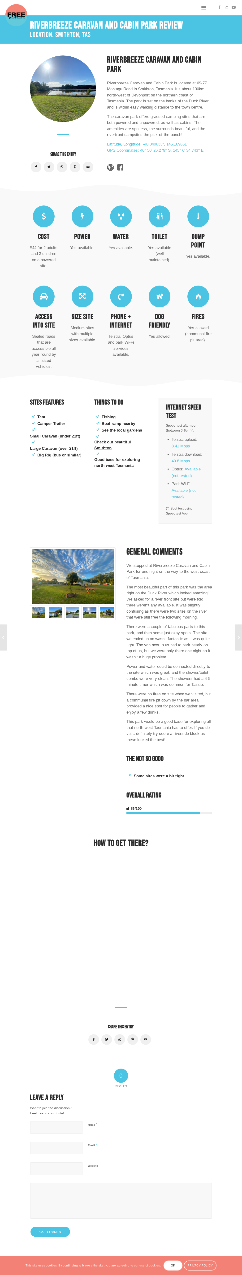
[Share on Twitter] (49, 167)
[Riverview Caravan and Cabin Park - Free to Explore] (73, 576)
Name (92, 1124)
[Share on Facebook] (36, 167)
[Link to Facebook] (219, 7)
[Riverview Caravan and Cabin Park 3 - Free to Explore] (106, 613)
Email (92, 1145)
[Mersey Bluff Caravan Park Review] (238, 637)
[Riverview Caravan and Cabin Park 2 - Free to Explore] (89, 613)
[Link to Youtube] (233, 7)
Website (93, 1165)
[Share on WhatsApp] (62, 167)
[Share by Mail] (88, 167)
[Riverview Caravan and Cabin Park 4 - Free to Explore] (72, 613)
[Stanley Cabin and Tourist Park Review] (3, 637)
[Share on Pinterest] (75, 167)
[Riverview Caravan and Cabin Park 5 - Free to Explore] (55, 613)
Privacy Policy (200, 1265)
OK (173, 1265)
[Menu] (203, 7)
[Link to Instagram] (226, 7)
